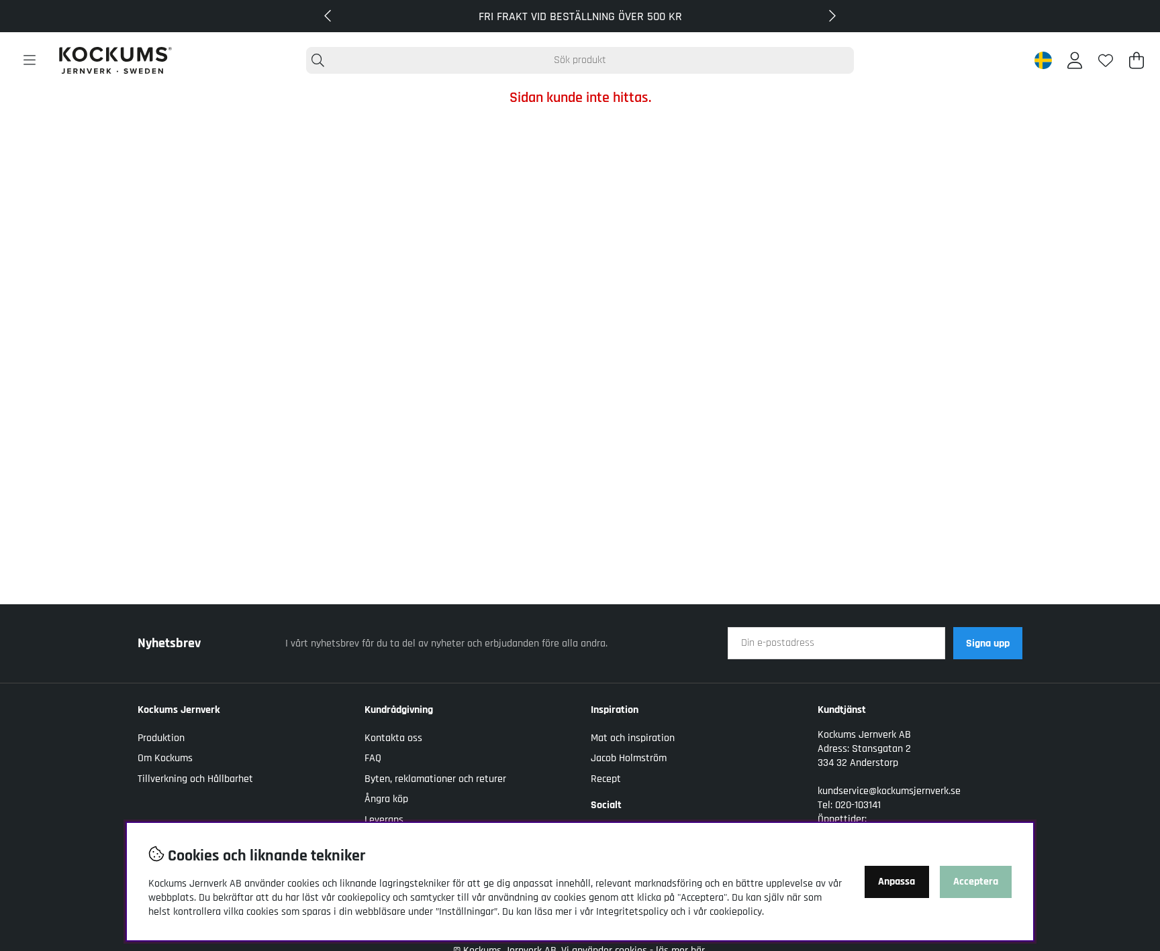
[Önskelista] (1105, 60)
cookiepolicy (736, 912)
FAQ (373, 758)
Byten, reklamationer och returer (435, 779)
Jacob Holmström (629, 758)
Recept (606, 779)
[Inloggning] (1075, 60)
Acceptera (975, 882)
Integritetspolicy (632, 912)
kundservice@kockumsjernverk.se (889, 791)
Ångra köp (386, 799)
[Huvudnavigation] (29, 60)
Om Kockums (165, 758)
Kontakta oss (393, 738)
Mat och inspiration (633, 738)
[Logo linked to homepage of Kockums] (115, 60)
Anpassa (896, 882)
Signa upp (988, 643)
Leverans (384, 820)
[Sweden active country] (1043, 60)
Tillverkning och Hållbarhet (195, 779)
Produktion (161, 738)
